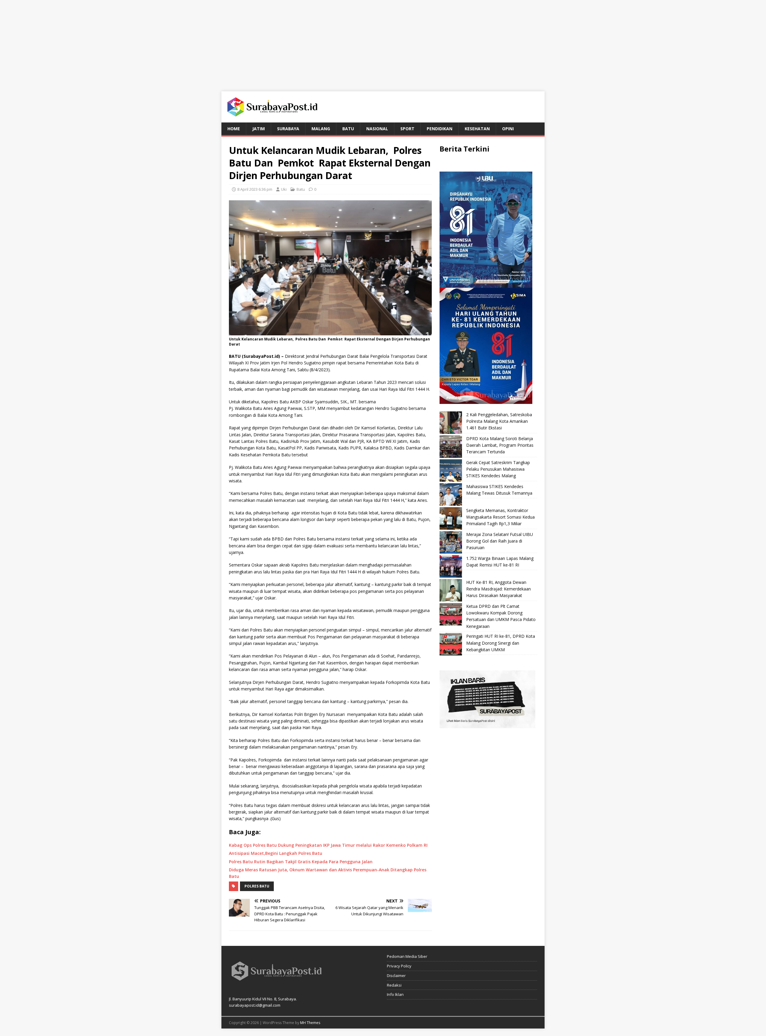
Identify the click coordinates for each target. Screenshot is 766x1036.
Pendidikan (439, 128)
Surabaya (288, 128)
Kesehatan (477, 128)
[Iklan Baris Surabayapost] (487, 725)
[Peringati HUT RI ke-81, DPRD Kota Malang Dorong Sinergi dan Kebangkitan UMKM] (451, 644)
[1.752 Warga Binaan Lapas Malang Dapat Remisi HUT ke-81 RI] (451, 566)
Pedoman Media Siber (407, 956)
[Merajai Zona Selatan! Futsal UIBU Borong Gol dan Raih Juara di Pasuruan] (451, 542)
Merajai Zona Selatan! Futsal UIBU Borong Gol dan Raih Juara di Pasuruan (499, 541)
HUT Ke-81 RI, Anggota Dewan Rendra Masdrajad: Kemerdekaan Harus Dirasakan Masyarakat (498, 589)
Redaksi (394, 985)
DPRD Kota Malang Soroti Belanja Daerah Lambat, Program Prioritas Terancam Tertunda (500, 445)
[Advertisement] (383, 42)
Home (233, 128)
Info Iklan (395, 994)
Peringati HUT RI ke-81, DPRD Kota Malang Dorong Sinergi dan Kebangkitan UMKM (500, 642)
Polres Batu (256, 886)
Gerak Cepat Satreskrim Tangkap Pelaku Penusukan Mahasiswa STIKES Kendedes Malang (498, 469)
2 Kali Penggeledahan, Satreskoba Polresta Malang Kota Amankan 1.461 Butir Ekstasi (499, 421)
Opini (508, 128)
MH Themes (310, 1022)
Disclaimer (396, 975)
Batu (348, 128)
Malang (320, 128)
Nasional (377, 128)
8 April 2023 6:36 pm (254, 189)
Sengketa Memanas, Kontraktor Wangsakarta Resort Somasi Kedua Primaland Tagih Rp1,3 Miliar (500, 517)
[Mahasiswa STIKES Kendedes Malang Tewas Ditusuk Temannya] (451, 494)
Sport (407, 128)
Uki (284, 189)
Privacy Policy (399, 966)
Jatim (258, 128)
